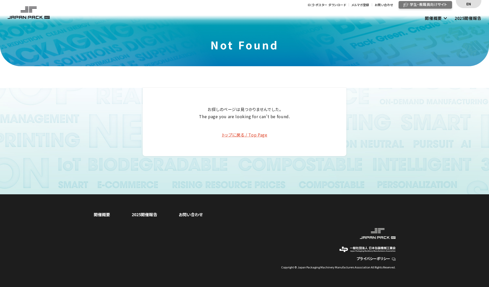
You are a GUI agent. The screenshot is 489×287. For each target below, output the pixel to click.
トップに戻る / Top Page (244, 135)
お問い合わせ (384, 4)
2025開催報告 (468, 18)
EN (468, 3)
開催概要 (433, 18)
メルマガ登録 (360, 4)
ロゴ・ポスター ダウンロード (327, 4)
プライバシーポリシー (373, 258)
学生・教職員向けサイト (428, 4)
